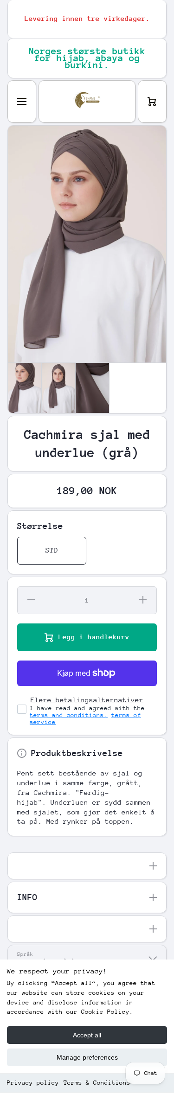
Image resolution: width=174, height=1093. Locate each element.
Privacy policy (33, 1082)
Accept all (87, 1035)
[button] (152, 101)
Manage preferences (87, 1057)
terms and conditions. (69, 715)
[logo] (87, 101)
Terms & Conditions (97, 1082)
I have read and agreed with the (87, 715)
